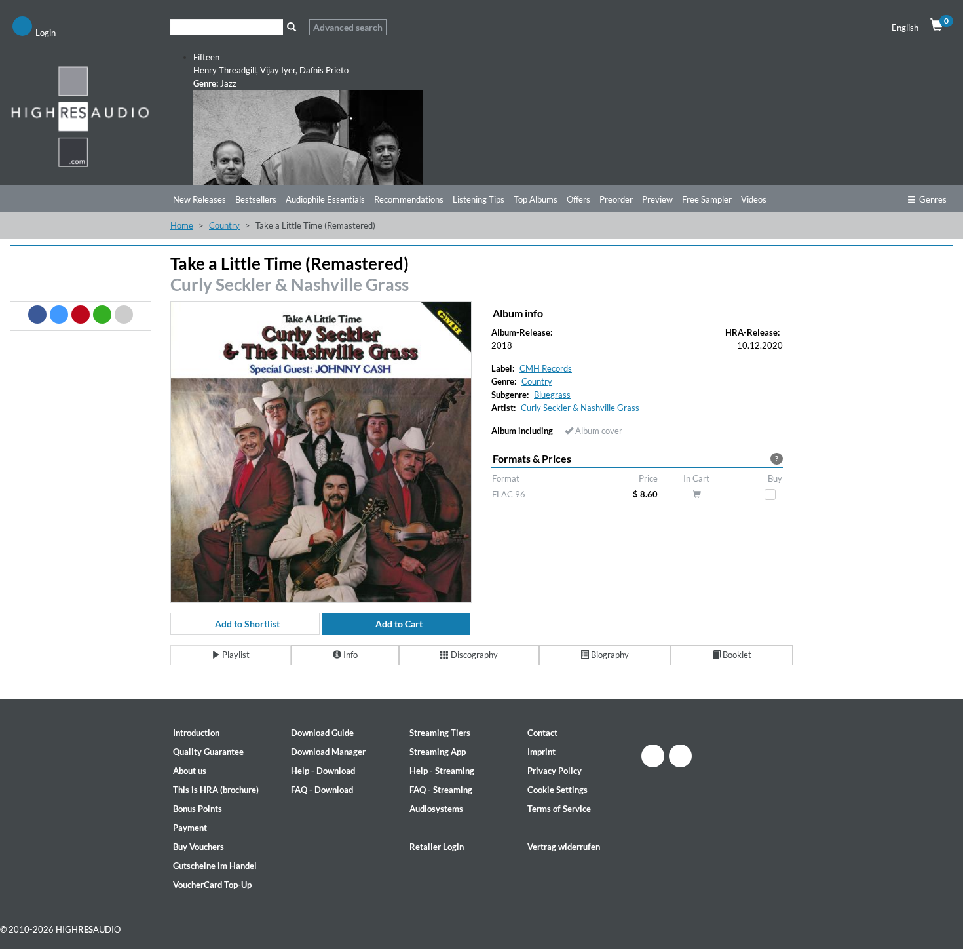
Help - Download (323, 770)
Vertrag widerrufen (563, 847)
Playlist (235, 654)
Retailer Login (436, 847)
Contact (542, 732)
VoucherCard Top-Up (212, 885)
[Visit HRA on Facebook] (652, 756)
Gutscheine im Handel (215, 866)
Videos (753, 199)
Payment (190, 828)
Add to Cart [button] (399, 623)
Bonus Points (197, 809)
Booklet (736, 654)
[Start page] (80, 116)
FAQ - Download (322, 789)
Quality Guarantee (208, 751)
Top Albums (535, 199)
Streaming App (437, 751)
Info (349, 654)
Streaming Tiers (439, 732)
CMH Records (545, 368)
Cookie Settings (557, 789)
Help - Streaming (441, 770)
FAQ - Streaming (440, 789)
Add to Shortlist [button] (247, 623)
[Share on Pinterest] (80, 314)
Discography (473, 654)
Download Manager (328, 751)
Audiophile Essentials (325, 199)
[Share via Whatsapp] (102, 314)
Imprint (541, 751)
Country (224, 225)
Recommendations (409, 199)
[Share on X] (59, 314)
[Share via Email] (124, 314)
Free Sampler (707, 199)
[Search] (291, 27)
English (905, 27)
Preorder (616, 199)
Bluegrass (552, 394)
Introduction (196, 732)
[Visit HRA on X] (680, 756)
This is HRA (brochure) (216, 789)
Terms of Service (559, 809)
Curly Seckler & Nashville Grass (289, 284)
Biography (609, 654)
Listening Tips (478, 199)
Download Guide (322, 732)
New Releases (199, 199)
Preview (657, 199)
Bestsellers (255, 199)
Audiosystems (436, 809)
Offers (578, 199)
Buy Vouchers (198, 847)
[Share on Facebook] (37, 314)
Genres (933, 199)
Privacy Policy (554, 770)
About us (189, 770)
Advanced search (348, 27)
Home (181, 225)
